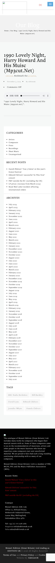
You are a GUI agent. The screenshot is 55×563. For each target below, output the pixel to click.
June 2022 (13, 219)
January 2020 (14, 275)
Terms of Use (9, 555)
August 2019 (14, 290)
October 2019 (14, 284)
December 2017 (15, 341)
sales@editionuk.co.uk (19, 529)
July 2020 (13, 261)
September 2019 (15, 287)
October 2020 (14, 255)
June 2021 (13, 234)
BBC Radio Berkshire (18, 395)
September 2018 (15, 320)
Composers (13, 142)
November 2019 (15, 281)
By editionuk (31, 81)
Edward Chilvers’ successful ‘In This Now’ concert (20, 488)
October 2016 (14, 373)
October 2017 (14, 346)
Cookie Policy (45, 555)
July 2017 (13, 355)
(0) (40, 4)
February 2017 (14, 367)
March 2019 (13, 305)
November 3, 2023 (14, 81)
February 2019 (14, 308)
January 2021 (14, 246)
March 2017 (13, 364)
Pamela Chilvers (33, 408)
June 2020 (13, 263)
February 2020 (15, 272)
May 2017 (13, 358)
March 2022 (14, 225)
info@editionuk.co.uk (23, 526)
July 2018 (13, 326)
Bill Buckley (37, 395)
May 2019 (13, 299)
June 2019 (13, 296)
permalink (32, 76)
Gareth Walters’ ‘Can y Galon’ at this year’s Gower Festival (20, 481)
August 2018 (14, 323)
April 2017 (13, 361)
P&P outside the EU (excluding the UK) (25, 181)
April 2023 (13, 207)
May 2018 (13, 332)
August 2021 (14, 231)
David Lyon (13, 402)
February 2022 (15, 228)
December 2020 (15, 249)
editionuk (9, 76)
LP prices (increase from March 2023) (25, 184)
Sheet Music (14, 151)
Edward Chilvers (30, 402)
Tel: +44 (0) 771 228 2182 (16, 523)
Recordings (13, 148)
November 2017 (15, 344)
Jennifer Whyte (15, 408)
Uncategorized (15, 154)
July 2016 (13, 379)
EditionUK (33, 557)
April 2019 (13, 302)
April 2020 (13, 266)
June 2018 (13, 329)
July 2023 (13, 204)
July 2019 (13, 293)
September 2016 (15, 376)
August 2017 (14, 352)
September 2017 (15, 349)
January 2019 (14, 311)
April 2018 (13, 335)
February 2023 (15, 210)
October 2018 (14, 317)
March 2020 (14, 269)
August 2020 (14, 258)
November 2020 (15, 252)
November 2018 (15, 314)
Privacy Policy (27, 555)
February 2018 (14, 338)
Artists (12, 139)
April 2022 (13, 222)
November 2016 (15, 370)
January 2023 (14, 213)
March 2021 (13, 240)
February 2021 (14, 243)
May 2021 (13, 237)
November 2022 (15, 216)
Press (11, 145)
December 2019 (15, 278)
